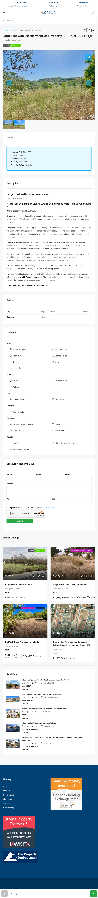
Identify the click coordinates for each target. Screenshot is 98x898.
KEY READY (89, 550)
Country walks (18, 412)
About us (6, 791)
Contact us (7, 803)
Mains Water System (21, 449)
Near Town (17, 356)
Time (53, 499)
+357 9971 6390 (20, 3)
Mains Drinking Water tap (65, 443)
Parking (16, 387)
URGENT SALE (40, 608)
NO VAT (58, 424)
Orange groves (61, 356)
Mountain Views (19, 349)
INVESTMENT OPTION (77, 550)
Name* (10, 474)
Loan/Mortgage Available (23, 424)
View (57, 362)
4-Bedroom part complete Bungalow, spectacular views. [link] (42, 694)
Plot (14, 30)
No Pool (16, 381)
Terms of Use (49, 508)
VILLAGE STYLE (15, 45)
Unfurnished (60, 399)
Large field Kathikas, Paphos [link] (18, 584)
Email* (68, 474)
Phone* (39, 474)
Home (8, 30)
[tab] (88, 57)
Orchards (16, 362)
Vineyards (17, 368)
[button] (85, 30)
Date (8, 499)
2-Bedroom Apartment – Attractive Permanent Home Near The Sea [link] (46, 680)
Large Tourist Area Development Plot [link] (70, 584)
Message (10, 483)
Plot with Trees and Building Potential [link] (22, 642)
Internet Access (19, 399)
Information (7, 799)
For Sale (6, 45)
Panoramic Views (62, 381)
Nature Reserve (61, 349)
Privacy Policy (8, 807)
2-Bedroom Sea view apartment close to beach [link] (39, 723)
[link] (25, 563)
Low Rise (16, 443)
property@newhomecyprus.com (20, 6)
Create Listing (8, 795)
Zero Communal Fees (64, 431)
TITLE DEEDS (18, 431)
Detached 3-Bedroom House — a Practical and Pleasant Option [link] (44, 709)
